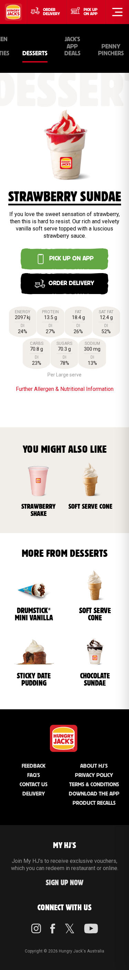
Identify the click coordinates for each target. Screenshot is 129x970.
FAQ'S (33, 775)
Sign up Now (65, 883)
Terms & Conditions (94, 785)
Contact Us (33, 785)
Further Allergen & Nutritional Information (65, 389)
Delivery (33, 794)
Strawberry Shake (38, 510)
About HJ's (94, 766)
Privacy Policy (94, 775)
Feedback (33, 766)
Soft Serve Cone (90, 506)
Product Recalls (94, 803)
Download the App (94, 794)
